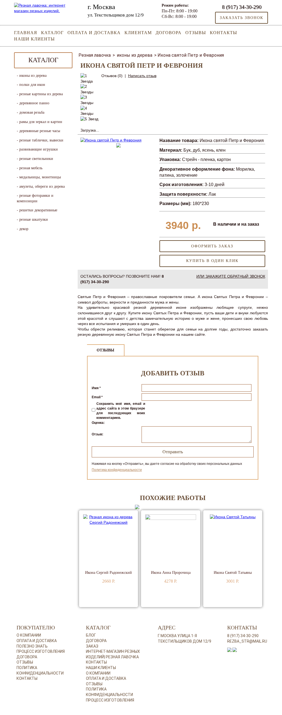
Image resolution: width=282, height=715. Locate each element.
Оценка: (98, 423)
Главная (25, 32)
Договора (168, 32)
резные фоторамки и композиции (35, 198)
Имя (96, 388)
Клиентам (138, 32)
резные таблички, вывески (41, 140)
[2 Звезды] (89, 89)
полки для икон (32, 85)
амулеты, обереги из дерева (42, 186)
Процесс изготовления (41, 651)
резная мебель (30, 168)
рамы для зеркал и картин (40, 122)
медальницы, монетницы (40, 177)
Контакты (223, 32)
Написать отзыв (142, 75)
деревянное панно (34, 103)
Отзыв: (97, 434)
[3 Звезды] (89, 100)
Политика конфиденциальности (117, 470)
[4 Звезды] (89, 111)
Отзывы (195, 32)
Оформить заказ (212, 246)
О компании (29, 635)
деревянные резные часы (39, 131)
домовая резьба (31, 112)
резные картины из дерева (41, 94)
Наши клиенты (34, 39)
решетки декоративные (38, 210)
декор (23, 229)
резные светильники (36, 159)
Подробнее (95, 599)
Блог (91, 635)
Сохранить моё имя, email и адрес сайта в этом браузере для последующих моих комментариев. (120, 410)
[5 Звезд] (89, 119)
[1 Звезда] (89, 78)
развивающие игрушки (38, 149)
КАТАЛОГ (52, 32)
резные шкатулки (33, 219)
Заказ (92, 646)
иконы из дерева (33, 75)
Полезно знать (32, 646)
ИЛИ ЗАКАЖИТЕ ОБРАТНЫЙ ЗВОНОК (230, 276)
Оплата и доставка (94, 32)
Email (97, 397)
